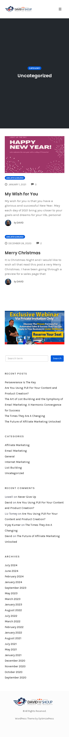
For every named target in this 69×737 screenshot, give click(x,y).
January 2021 (13, 655)
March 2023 (12, 599)
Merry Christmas (22, 253)
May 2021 (11, 649)
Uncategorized (15, 178)
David (8, 502)
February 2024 (14, 576)
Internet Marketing (17, 462)
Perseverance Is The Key (20, 382)
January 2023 (13, 604)
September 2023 (15, 587)
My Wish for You (21, 194)
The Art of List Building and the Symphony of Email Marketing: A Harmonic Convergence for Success (34, 404)
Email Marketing (16, 450)
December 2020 (15, 660)
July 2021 (11, 644)
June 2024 (11, 571)
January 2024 (13, 582)
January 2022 (13, 632)
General (10, 456)
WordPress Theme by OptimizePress (34, 718)
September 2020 (15, 677)
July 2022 (11, 616)
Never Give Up (27, 496)
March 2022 (12, 621)
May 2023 (11, 593)
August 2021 (13, 638)
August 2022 (13, 610)
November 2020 (15, 666)
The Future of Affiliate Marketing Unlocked (33, 421)
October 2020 (13, 672)
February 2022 (14, 627)
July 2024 (11, 565)
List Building (13, 467)
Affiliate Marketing (17, 445)
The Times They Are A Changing (25, 416)
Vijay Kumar (13, 525)
